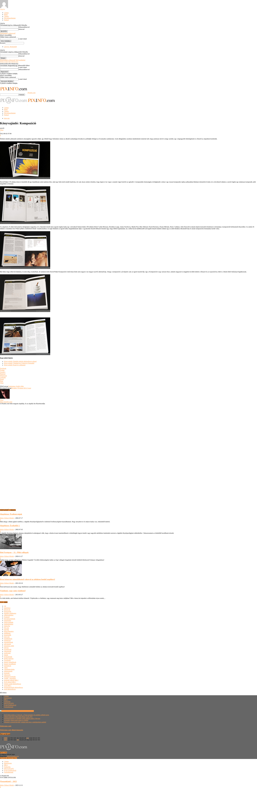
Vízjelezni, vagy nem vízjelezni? (13, 591)
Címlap (6, 13)
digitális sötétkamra (10, 613)
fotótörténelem (8, 624)
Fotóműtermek (8, 707)
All (5, 606)
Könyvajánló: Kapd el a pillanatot (14, 365)
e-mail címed (23, 39)
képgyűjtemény (9, 631)
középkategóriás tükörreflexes (13, 687)
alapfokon (7, 608)
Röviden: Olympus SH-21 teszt (21, 388)
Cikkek (6, 16)
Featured (7, 617)
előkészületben (8, 615)
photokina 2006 (9, 646)
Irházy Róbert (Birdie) (7, 518)
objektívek (7, 640)
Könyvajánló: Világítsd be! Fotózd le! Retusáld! (19, 363)
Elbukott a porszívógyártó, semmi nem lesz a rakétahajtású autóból (25, 722)
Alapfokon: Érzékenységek (11, 514)
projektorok (7, 649)
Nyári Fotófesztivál (10, 705)
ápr (18, 740)
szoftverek (7, 653)
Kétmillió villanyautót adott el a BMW (16, 720)
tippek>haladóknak (10, 662)
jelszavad (21, 29)
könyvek (7, 118)
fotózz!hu (7, 626)
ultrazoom (7, 675)
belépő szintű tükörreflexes (12, 684)
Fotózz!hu (7, 701)
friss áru (6, 628)
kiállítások (7, 633)
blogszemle (7, 611)
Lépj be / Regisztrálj (10, 47)
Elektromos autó (5, 726)
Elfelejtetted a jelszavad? (8, 33)
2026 (5, 738)
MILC (6, 700)
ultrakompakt (8, 671)
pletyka (6, 648)
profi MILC (7, 686)
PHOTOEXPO (9, 703)
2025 (5, 740)
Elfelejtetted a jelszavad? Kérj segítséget (12, 60)
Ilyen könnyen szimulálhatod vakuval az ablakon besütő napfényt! (27, 579)
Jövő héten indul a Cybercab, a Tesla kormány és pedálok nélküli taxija (26, 715)
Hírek (6, 14)
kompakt (7, 673)
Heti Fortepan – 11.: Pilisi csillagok (14, 552)
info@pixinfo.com (13, 756)
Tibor (1, 130)
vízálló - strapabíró (10, 678)
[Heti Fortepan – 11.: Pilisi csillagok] (11, 548)
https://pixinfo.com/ (6, 402)
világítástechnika (9, 669)
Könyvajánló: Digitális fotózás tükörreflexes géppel (20, 361)
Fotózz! (6, 20)
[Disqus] (128, 430)
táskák (6, 655)
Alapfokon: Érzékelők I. (10, 526)
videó (6, 667)
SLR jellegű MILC (10, 682)
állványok (7, 610)
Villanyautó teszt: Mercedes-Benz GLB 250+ (18, 717)
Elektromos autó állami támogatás (11, 730)
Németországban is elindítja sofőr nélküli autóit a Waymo (22, 718)
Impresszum (8, 698)
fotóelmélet (7, 620)
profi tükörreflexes (10, 689)
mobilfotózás (8, 638)
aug (27, 738)
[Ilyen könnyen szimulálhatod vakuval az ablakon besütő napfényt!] (11, 575)
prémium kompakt (10, 676)
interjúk (6, 629)
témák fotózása (8, 658)
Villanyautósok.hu (27, 711)
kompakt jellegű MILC (11, 680)
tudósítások (7, 666)
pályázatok (7, 644)
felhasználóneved (24, 27)
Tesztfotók (7, 660)
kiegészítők (7, 635)
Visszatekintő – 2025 (8, 781)
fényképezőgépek (9, 619)
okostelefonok (8, 642)
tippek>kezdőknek (10, 664)
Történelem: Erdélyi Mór (16, 386)
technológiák (8, 657)
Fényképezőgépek (10, 18)
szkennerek (7, 651)
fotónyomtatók (8, 622)
